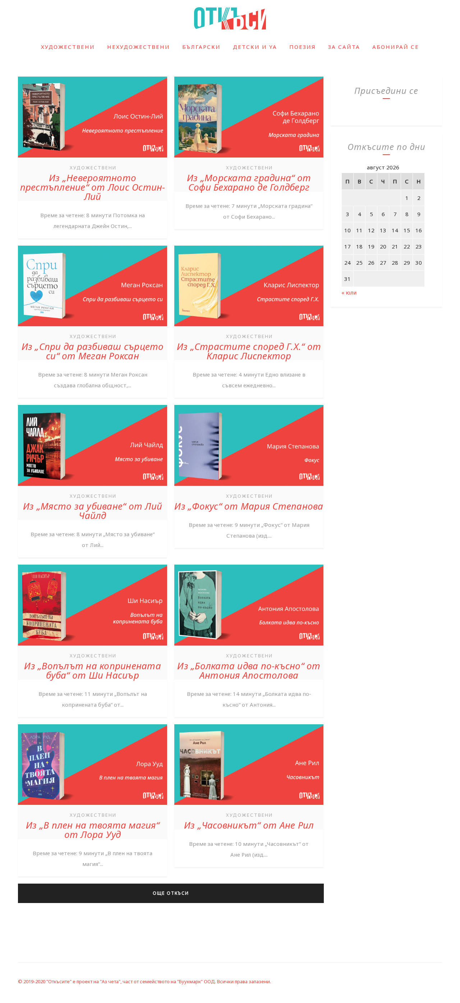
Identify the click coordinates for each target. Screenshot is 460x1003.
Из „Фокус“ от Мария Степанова (248, 506)
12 (371, 230)
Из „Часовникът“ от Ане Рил (249, 825)
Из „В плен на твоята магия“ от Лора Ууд (92, 830)
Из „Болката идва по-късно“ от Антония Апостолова (248, 670)
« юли (348, 292)
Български (201, 46)
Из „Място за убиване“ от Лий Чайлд (92, 511)
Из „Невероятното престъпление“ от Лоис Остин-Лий (92, 187)
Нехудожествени (138, 46)
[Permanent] (92, 158)
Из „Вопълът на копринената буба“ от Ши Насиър (92, 670)
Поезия (302, 46)
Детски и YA (255, 46)
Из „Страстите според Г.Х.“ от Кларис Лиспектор (249, 351)
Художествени (68, 46)
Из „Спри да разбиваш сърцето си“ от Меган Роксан (93, 351)
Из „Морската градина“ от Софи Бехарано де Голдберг (249, 182)
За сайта (344, 46)
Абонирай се (395, 46)
